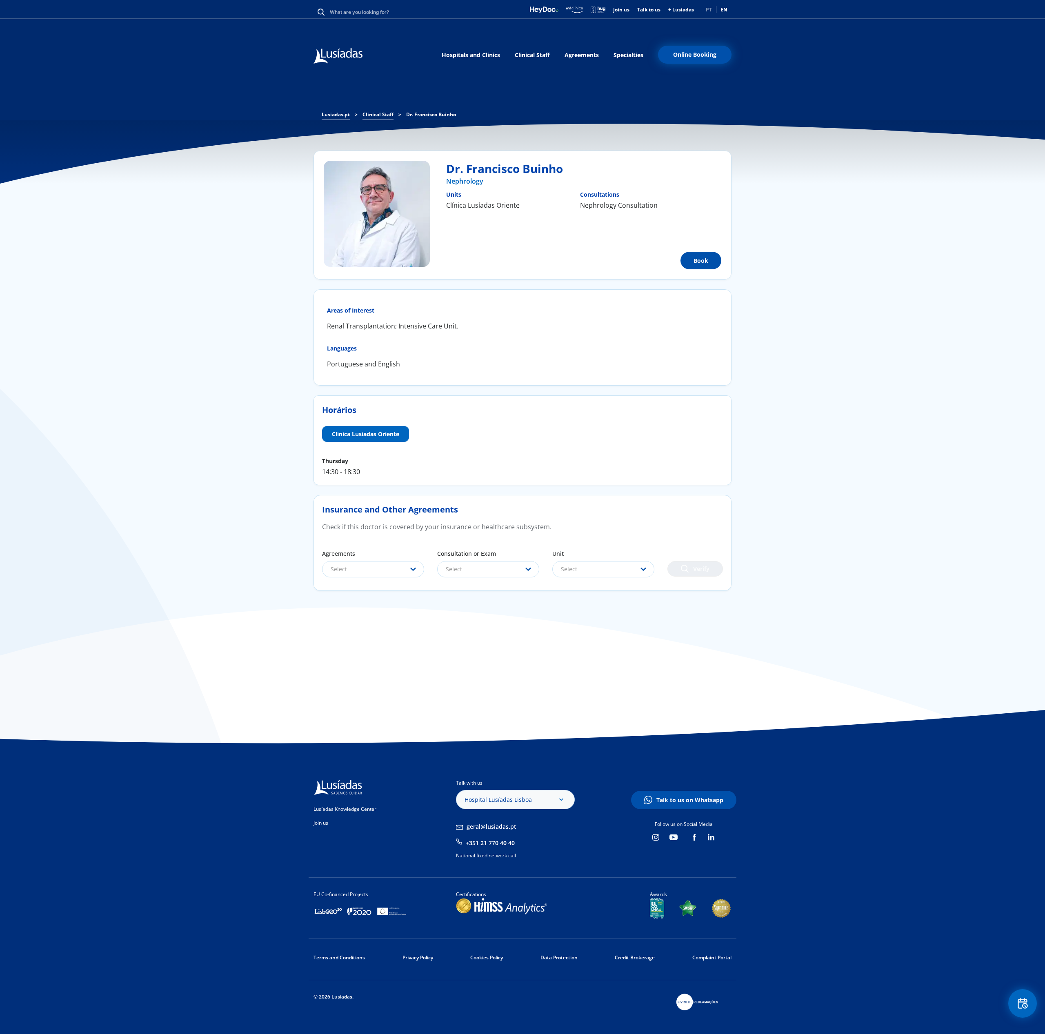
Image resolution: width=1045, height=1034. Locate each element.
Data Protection (559, 957)
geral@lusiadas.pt (491, 826)
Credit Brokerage (635, 957)
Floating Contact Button (1022, 1003)
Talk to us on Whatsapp (689, 800)
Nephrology (464, 181)
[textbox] (373, 569)
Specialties (628, 55)
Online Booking (694, 54)
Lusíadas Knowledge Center (345, 808)
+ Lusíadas (681, 9)
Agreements (582, 55)
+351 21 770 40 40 (490, 843)
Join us (621, 9)
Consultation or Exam (466, 553)
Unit (558, 553)
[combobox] (373, 569)
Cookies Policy (486, 957)
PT (709, 9)
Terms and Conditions (339, 957)
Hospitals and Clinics (471, 55)
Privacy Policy (417, 957)
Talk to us (648, 9)
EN (723, 9)
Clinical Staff (532, 55)
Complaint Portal (712, 957)
